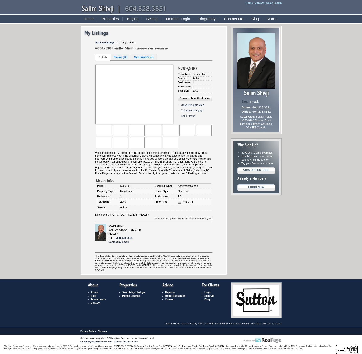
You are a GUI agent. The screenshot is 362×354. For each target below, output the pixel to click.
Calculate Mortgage (192, 110)
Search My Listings (133, 292)
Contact (259, 2)
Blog (255, 19)
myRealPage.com (262, 340)
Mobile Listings (131, 295)
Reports (170, 292)
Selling (152, 19)
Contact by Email (118, 242)
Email (245, 101)
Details (103, 57)
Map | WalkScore (144, 57)
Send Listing (188, 116)
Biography (207, 19)
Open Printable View (192, 105)
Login (278, 2)
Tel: (110, 238)
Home (249, 2)
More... (272, 19)
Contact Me (233, 19)
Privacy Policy (88, 331)
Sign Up (209, 295)
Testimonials (98, 299)
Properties (110, 19)
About (269, 2)
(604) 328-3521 (124, 238)
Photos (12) (120, 57)
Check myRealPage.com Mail (96, 341)
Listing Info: (105, 180)
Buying (132, 19)
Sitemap (102, 331)
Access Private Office (126, 341)
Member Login (178, 19)
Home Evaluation (175, 295)
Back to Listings (105, 42)
